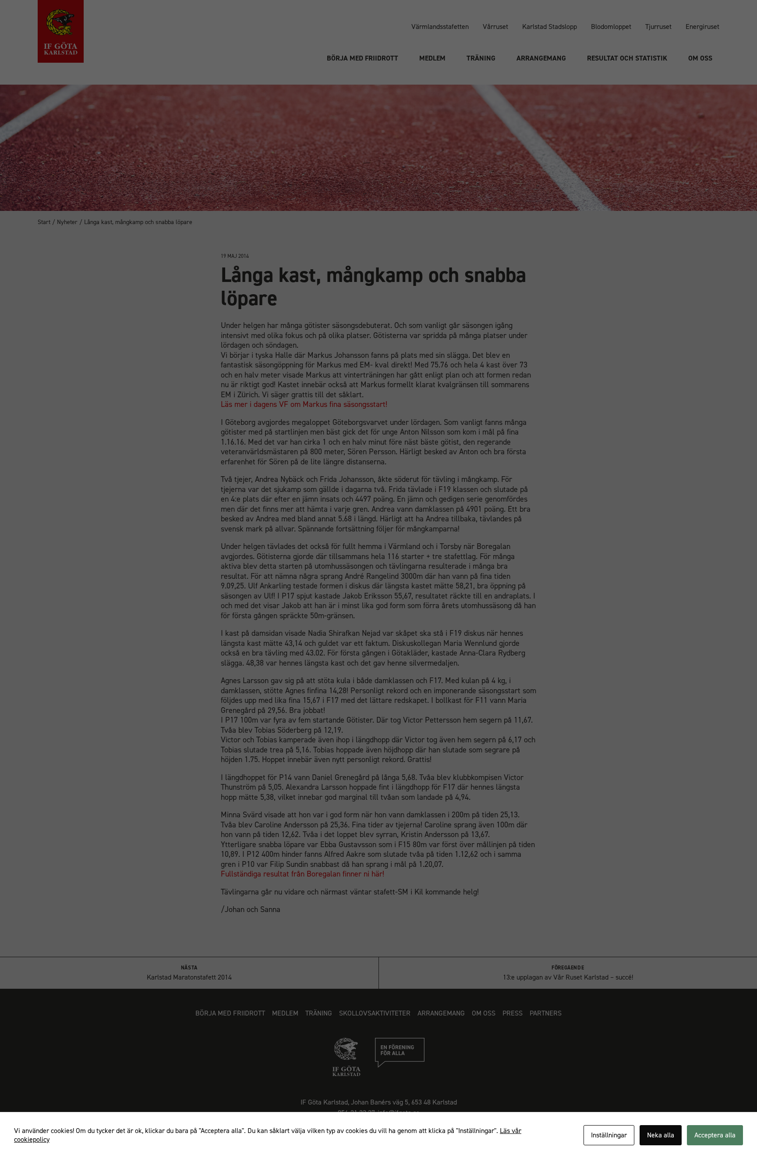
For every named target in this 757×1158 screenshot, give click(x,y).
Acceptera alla (715, 1135)
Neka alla (660, 1135)
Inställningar (609, 1135)
